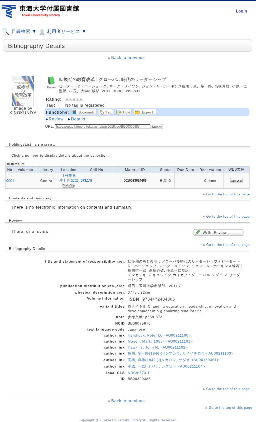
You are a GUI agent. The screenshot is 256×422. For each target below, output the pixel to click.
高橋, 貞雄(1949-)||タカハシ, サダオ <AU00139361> (173, 360)
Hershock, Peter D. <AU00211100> (159, 335)
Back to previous (128, 57)
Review (56, 119)
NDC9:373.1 (139, 373)
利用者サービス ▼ (66, 31)
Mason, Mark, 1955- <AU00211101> (160, 341)
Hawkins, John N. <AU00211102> (158, 347)
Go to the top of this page (228, 194)
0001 (10, 181)
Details (78, 119)
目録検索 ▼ (23, 31)
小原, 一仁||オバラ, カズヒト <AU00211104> (166, 366)
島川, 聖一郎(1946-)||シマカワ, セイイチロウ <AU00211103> (181, 353)
